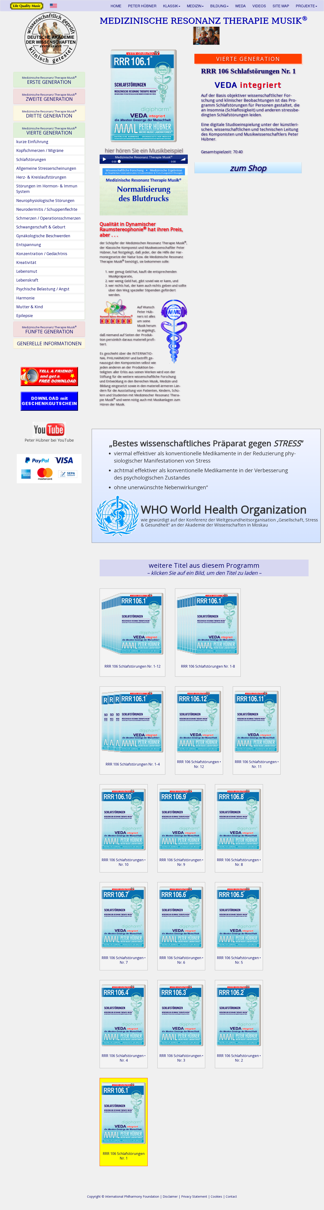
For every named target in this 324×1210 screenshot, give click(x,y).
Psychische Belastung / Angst (42, 288)
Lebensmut (26, 271)
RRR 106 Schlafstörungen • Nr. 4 (123, 1058)
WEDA (240, 5)
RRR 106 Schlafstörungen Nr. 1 (124, 1156)
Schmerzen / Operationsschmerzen (48, 218)
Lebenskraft (27, 280)
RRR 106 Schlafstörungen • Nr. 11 (257, 764)
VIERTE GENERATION (49, 131)
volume (183, 159)
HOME (116, 5)
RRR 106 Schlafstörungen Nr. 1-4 (133, 764)
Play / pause (104, 159)
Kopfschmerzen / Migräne (39, 150)
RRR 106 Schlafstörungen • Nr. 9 (181, 862)
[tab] (49, 79)
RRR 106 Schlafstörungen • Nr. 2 (239, 1058)
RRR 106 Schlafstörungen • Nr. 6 (181, 960)
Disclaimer (170, 1196)
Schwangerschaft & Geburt (40, 227)
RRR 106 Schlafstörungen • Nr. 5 (239, 960)
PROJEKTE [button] (305, 5)
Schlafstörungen (31, 159)
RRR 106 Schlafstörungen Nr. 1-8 (208, 666)
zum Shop (248, 167)
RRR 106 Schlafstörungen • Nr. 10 (123, 862)
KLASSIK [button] (170, 5)
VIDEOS (259, 5)
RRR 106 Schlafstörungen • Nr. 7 (123, 960)
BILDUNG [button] (218, 5)
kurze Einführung (32, 141)
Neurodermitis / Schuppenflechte (46, 209)
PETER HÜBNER (142, 5)
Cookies (216, 1196)
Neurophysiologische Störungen (45, 200)
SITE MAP (281, 5)
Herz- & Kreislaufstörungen (41, 177)
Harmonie (25, 298)
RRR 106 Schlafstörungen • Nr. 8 (239, 862)
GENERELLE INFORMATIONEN (49, 343)
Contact (231, 1196)
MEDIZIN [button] (194, 5)
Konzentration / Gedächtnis (41, 253)
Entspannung (28, 244)
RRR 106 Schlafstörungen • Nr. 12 (199, 764)
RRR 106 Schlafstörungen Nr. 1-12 (132, 666)
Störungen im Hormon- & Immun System (46, 188)
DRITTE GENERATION (49, 114)
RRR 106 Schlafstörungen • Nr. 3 (181, 1058)
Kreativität (26, 262)
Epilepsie (24, 315)
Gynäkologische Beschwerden (43, 235)
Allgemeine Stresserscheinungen (46, 168)
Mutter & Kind (29, 306)
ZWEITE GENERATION (49, 97)
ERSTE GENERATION (49, 80)
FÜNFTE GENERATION (49, 330)
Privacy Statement (194, 1196)
